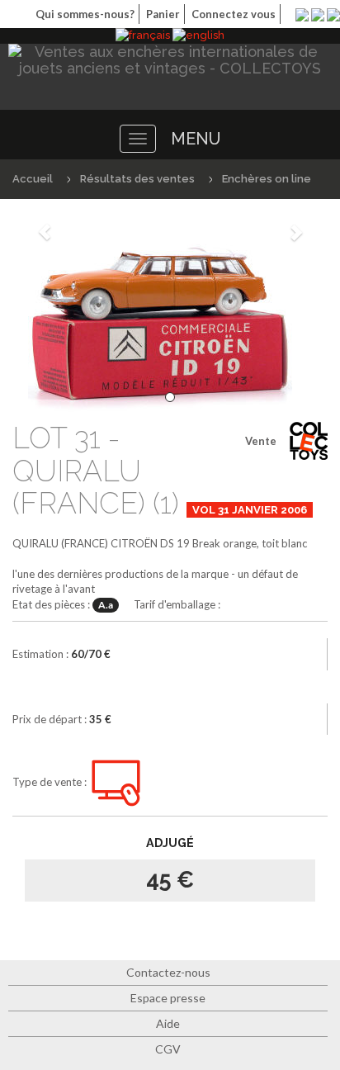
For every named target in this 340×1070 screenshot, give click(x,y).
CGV (168, 1049)
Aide (168, 1023)
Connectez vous (233, 14)
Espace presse (167, 998)
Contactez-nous (168, 972)
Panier (163, 14)
